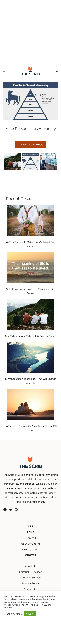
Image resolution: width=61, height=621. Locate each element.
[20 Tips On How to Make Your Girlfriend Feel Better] (30, 221)
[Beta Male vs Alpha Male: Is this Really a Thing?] (30, 315)
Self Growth (30, 543)
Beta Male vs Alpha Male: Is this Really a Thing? (30, 336)
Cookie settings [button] (13, 614)
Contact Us (30, 589)
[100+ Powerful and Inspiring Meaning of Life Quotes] (30, 268)
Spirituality (30, 549)
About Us (30, 566)
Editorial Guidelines (30, 571)
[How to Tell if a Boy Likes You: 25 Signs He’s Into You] (30, 405)
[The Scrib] (30, 71)
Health (30, 538)
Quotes (30, 555)
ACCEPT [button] (30, 614)
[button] (56, 71)
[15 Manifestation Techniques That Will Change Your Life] (30, 358)
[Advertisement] (30, 32)
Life (30, 526)
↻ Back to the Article (30, 144)
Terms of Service (30, 577)
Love (30, 532)
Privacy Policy (30, 583)
